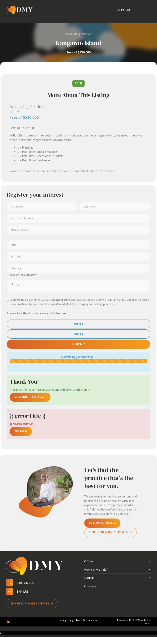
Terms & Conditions (86, 620)
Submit (78, 323)
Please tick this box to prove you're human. (37, 313)
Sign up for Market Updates (30, 603)
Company (90, 586)
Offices (89, 561)
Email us (23, 591)
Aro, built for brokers (146, 621)
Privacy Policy (66, 620)
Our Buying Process (102, 523)
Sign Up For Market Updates (108, 532)
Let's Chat (124, 10)
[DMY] (19, 10)
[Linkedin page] (9, 621)
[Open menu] (147, 10)
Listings (89, 578)
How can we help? (96, 569)
